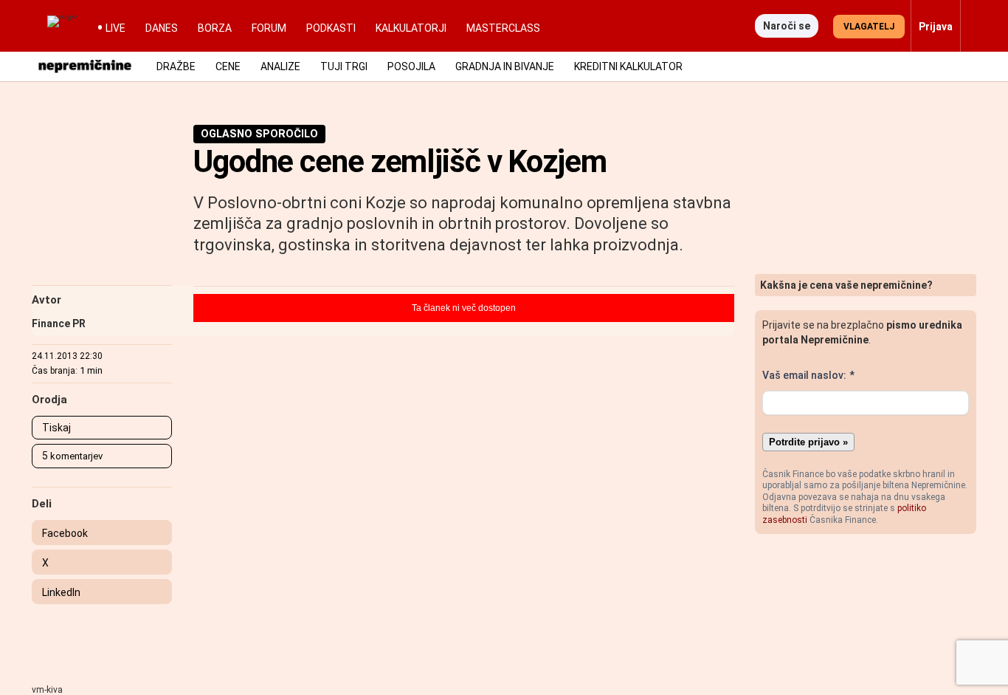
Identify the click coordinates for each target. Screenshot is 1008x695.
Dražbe (176, 66)
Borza (215, 28)
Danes (161, 28)
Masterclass (503, 28)
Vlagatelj (868, 26)
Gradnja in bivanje (504, 66)
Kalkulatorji (411, 28)
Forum (269, 28)
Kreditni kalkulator (628, 66)
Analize (280, 66)
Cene (228, 66)
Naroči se (786, 26)
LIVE (115, 28)
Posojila (411, 66)
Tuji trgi (343, 66)
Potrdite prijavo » (808, 442)
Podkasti (331, 28)
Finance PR (59, 323)
